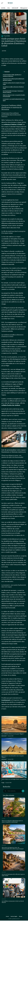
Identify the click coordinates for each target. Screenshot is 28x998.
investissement (5, 700)
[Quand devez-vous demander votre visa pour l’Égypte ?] (14, 746)
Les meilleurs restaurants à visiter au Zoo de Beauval (13, 901)
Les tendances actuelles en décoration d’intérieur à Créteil (13, 87)
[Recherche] (26, 3)
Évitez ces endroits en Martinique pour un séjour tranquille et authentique (12, 821)
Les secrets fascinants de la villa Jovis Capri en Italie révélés (13, 874)
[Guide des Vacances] (10, 3)
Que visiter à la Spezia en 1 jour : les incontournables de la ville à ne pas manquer (13, 848)
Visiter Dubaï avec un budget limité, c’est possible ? (13, 779)
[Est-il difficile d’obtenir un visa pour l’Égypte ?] (14, 724)
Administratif (3, 736)
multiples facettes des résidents (10, 405)
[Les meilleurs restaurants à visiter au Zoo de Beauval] (14, 887)
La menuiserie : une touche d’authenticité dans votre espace (14, 99)
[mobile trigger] (2, 3)
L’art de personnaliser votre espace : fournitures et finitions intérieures (13, 91)
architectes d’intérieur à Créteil (13, 124)
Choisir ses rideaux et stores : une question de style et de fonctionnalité (14, 95)
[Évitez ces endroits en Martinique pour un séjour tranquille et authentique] (14, 807)
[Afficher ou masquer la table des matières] (17, 72)
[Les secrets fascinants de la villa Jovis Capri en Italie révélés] (14, 861)
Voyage (2, 782)
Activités (4, 50)
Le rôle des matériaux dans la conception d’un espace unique (14, 83)
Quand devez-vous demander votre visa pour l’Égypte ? (12, 756)
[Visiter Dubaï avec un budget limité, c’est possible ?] (14, 769)
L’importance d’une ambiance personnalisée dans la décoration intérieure (13, 79)
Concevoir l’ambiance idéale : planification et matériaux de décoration (12, 75)
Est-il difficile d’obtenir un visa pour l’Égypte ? (12, 734)
